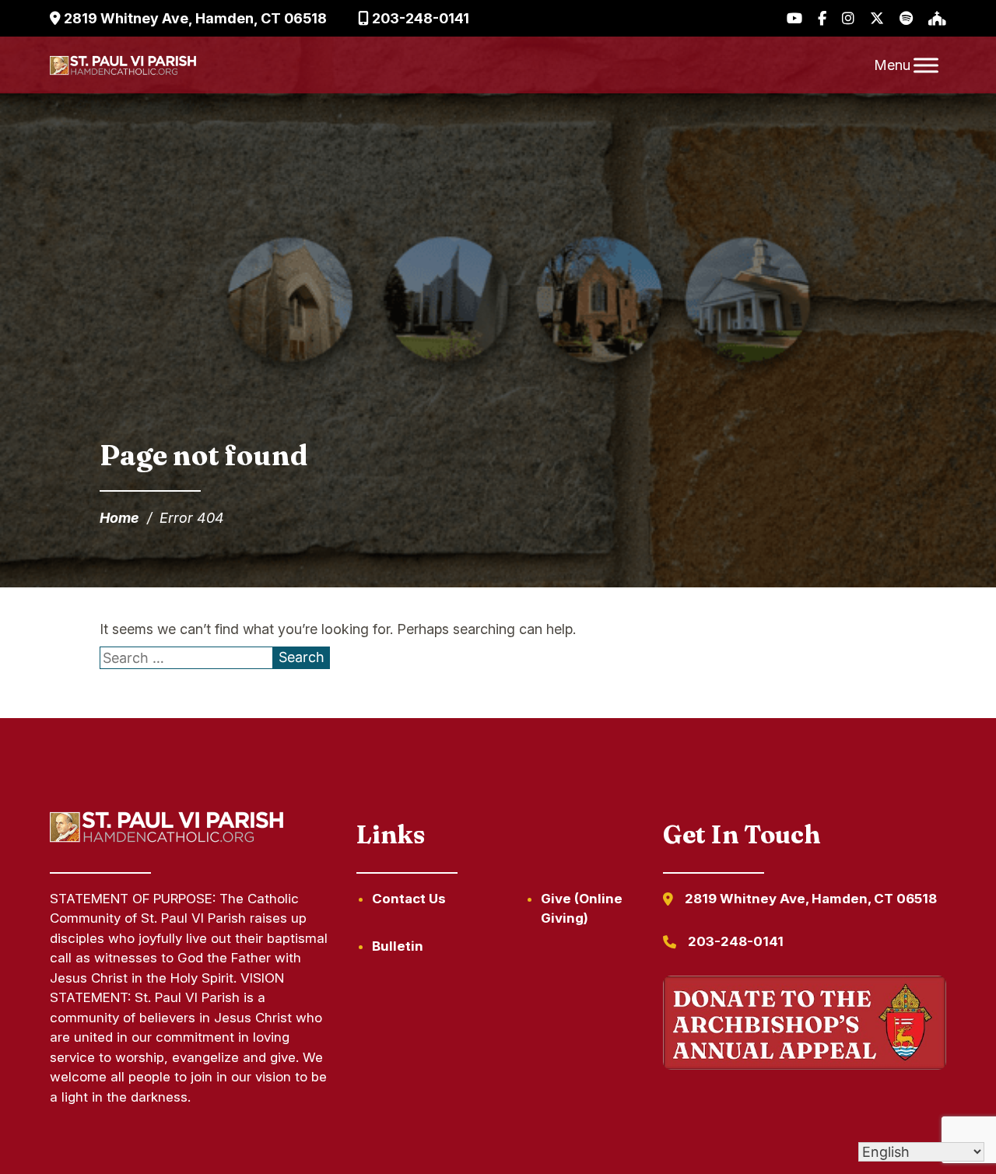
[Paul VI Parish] (123, 65)
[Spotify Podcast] (906, 18)
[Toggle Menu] (926, 65)
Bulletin (397, 946)
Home (119, 518)
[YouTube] (794, 18)
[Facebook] (822, 18)
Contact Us (409, 898)
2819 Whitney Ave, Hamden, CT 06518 (194, 18)
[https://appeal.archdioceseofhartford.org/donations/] (804, 1026)
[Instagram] (848, 18)
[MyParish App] (937, 18)
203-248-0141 (419, 18)
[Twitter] (877, 18)
